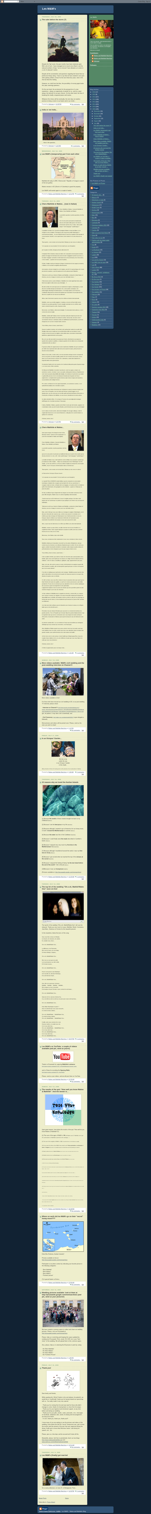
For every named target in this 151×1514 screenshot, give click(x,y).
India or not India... (49, 110)
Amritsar (94, 210)
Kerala (94, 247)
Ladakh (94, 255)
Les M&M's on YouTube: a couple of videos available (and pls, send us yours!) (59, 1047)
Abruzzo (94, 197)
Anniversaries (96, 212)
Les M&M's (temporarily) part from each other (60, 154)
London (94, 270)
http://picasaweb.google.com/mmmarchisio (68, 872)
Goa (93, 244)
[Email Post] (82, 104)
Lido (93, 265)
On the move (96, 279)
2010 (94, 106)
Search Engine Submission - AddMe (50, 1511)
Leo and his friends (97, 260)
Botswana (95, 220)
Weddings (95, 325)
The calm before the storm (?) (54, 20)
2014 (94, 97)
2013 (94, 99)
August (96, 121)
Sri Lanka (94, 304)
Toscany (94, 315)
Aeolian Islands (96, 202)
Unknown (96, 61)
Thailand (94, 312)
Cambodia (95, 222)
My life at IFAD (96, 277)
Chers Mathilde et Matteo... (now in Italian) (59, 204)
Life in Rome (95, 267)
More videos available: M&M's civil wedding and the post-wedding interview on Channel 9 (63, 664)
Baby (93, 215)
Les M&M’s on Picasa (98, 183)
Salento (94, 302)
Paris (93, 297)
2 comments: (76, 146)
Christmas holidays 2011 (99, 225)
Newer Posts (42, 1498)
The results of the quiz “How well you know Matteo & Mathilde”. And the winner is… (63, 1091)
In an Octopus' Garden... (52, 738)
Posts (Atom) (51, 1502)
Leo (93, 257)
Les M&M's (49, 8)
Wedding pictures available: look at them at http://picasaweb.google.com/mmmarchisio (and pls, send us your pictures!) (61, 1295)
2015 (94, 94)
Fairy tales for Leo (97, 238)
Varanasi (94, 322)
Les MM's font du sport (98, 262)
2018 (94, 92)
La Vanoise (95, 252)
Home (67, 1498)
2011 (94, 104)
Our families (95, 282)
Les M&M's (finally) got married (55, 1455)
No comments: (76, 104)
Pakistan (94, 294)
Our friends (95, 287)
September (97, 118)
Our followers (96, 284)
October (96, 116)
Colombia (94, 228)
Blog (93, 217)
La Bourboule (96, 250)
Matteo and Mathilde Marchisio (103, 55)
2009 (94, 109)
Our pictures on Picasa (98, 289)
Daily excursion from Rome (100, 233)
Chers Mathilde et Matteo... (53, 427)
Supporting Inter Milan (98, 309)
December (97, 111)
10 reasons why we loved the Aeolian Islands (60, 782)
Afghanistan (95, 205)
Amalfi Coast (96, 207)
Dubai (93, 235)
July (95, 123)
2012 (94, 102)
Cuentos (94, 230)
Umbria (94, 317)
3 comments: (80, 194)
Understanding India (98, 320)
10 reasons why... (97, 195)
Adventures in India (97, 200)
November (97, 113)
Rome (93, 299)
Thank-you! (46, 1368)
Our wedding (95, 292)
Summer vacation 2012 (99, 307)
